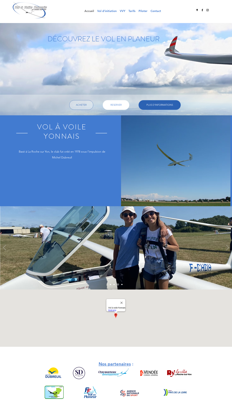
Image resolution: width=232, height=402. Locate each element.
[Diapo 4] (121, 284)
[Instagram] (207, 10)
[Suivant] (227, 248)
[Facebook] (202, 10)
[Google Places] (197, 10)
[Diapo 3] (117, 284)
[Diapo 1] (110, 284)
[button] (122, 11)
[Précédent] (4, 248)
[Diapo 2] (114, 284)
